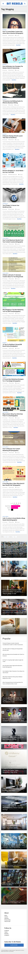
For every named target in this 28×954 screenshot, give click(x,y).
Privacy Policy (7, 919)
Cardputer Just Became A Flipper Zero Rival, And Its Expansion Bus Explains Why (13, 901)
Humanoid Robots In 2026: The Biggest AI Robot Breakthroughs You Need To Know (13, 700)
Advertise (6, 918)
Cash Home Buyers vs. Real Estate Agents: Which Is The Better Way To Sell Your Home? (14, 630)
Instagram (6, 935)
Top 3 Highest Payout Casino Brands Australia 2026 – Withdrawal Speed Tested (14, 866)
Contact (6, 916)
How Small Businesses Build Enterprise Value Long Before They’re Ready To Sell (12, 591)
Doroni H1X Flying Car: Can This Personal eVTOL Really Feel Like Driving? (13, 807)
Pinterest (6, 933)
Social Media (5, 238)
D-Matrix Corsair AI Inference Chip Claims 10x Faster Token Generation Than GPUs (13, 770)
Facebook (6, 930)
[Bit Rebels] (14, 5)
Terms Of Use (7, 921)
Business (5, 29)
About (5, 915)
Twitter (6, 932)
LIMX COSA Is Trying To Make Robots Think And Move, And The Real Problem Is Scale (13, 737)
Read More (18, 45)
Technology (5, 203)
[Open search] (25, 2)
